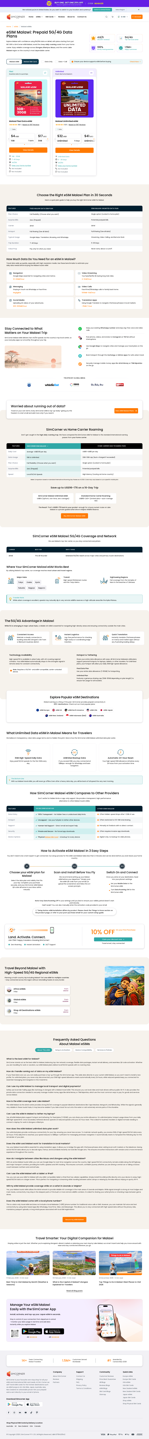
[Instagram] (14, 1412)
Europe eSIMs (133, 1376)
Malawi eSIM (14, 62)
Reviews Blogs (109, 1385)
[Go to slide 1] (24, 144)
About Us (71, 17)
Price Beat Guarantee (109, 1379)
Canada (37, 1426)
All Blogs (109, 1382)
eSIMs (38, 17)
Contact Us (81, 17)
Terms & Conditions (86, 1388)
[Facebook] (8, 1412)
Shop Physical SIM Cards (133, 1404)
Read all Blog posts (74, 1290)
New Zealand (23, 1426)
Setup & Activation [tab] (62, 1050)
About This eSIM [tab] (43, 1050)
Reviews (61, 17)
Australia (9, 1426)
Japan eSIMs (133, 1394)
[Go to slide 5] (30, 144)
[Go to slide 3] (27, 144)
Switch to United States (102, 10)
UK (16, 1426)
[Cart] (112, 17)
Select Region (120, 10)
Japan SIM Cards (133, 1397)
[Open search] (106, 17)
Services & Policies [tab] (104, 1050)
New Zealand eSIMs (133, 1388)
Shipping (86, 1379)
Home (31, 17)
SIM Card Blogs (109, 1391)
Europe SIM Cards (133, 1379)
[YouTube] (25, 1412)
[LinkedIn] (20, 1412)
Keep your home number (21, 165)
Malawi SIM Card (30, 62)
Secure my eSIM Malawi (74, 1219)
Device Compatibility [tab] (83, 1050)
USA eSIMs (133, 1382)
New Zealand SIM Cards (133, 1391)
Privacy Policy (86, 1385)
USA (31, 1426)
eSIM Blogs (109, 1388)
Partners (63, 1382)
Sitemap (109, 1394)
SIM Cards (49, 17)
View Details (28, 150)
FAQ (83, 1382)
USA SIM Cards (133, 1385)
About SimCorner (63, 1376)
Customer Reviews (109, 1376)
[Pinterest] (37, 1412)
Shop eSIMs (133, 1400)
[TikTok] (31, 1412)
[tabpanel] (74, 1135)
